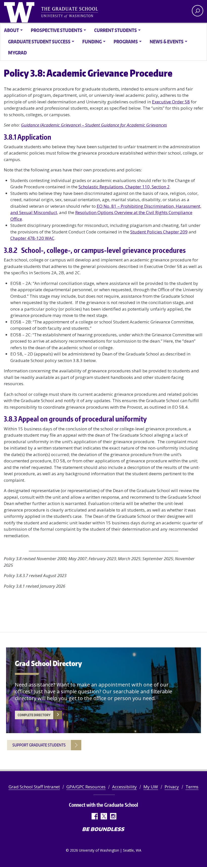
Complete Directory (34, 715)
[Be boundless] (103, 830)
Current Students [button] (115, 30)
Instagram (113, 816)
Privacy (172, 787)
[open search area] (197, 10)
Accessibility (124, 787)
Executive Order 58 (171, 102)
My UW (150, 787)
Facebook (94, 816)
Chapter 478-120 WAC (32, 238)
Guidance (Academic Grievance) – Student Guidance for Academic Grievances (94, 125)
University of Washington (20, 11)
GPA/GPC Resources (86, 787)
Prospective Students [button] (56, 30)
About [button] (11, 30)
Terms (192, 787)
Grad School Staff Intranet (34, 787)
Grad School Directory (48, 663)
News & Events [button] (167, 41)
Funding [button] (92, 41)
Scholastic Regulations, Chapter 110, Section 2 (124, 187)
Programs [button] (126, 41)
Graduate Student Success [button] (39, 41)
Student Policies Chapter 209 (159, 232)
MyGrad (17, 52)
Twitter (103, 816)
